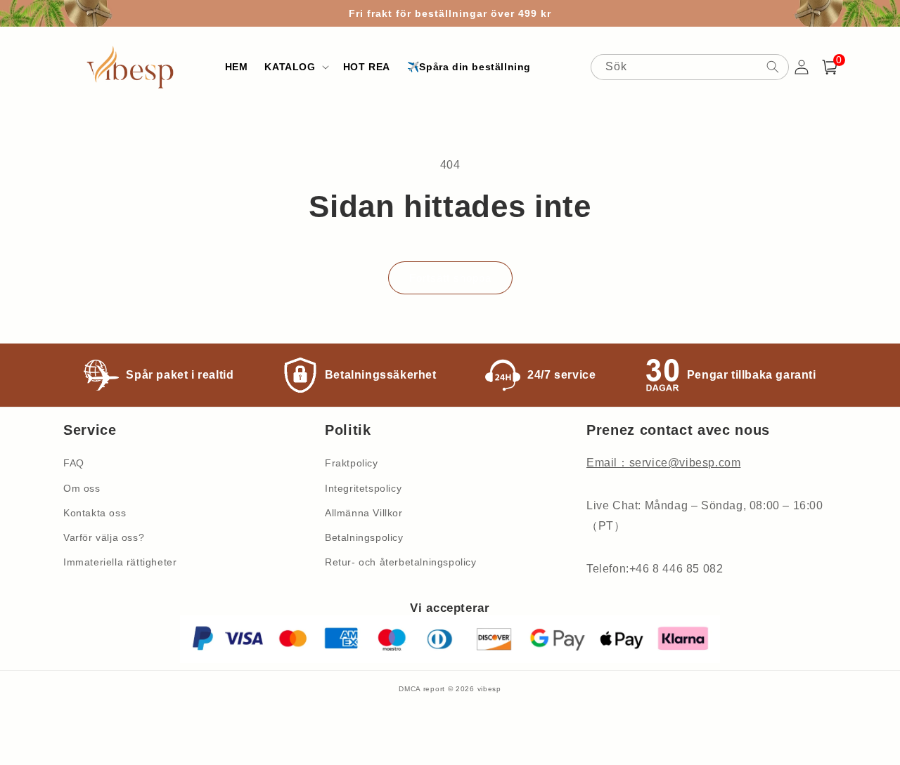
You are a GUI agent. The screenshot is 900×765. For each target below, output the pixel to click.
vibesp (489, 689)
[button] (295, 66)
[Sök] (772, 67)
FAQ (73, 463)
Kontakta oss (94, 512)
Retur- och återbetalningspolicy (401, 562)
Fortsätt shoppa (450, 278)
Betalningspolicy (364, 537)
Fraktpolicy (351, 463)
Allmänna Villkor (364, 512)
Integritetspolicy (363, 488)
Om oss (82, 488)
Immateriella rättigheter (119, 562)
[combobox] (689, 67)
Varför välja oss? (103, 537)
